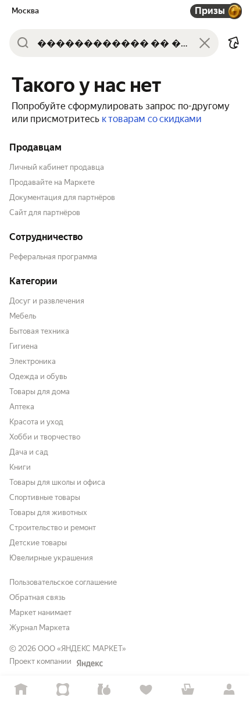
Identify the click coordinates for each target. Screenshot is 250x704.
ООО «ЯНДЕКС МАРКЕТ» (82, 648)
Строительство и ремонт (52, 527)
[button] (234, 43)
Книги (20, 467)
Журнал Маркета (39, 627)
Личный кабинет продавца (56, 167)
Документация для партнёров (62, 197)
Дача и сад (28, 452)
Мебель (22, 316)
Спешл (63, 690)
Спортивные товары (44, 497)
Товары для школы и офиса (57, 482)
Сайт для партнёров (44, 212)
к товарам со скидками (152, 118)
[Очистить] (205, 43)
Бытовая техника (39, 331)
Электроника (32, 361)
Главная (21, 690)
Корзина (188, 690)
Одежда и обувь (38, 376)
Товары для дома (39, 391)
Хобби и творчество (44, 437)
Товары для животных (48, 512)
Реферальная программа (53, 256)
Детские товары (38, 542)
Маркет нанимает (40, 612)
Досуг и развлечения (46, 300)
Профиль (229, 690)
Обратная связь (37, 597)
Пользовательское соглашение (63, 582)
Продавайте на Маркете (52, 182)
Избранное (146, 690)
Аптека (21, 406)
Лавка (104, 690)
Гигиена (23, 346)
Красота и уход (36, 421)
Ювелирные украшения (51, 557)
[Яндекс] (89, 663)
